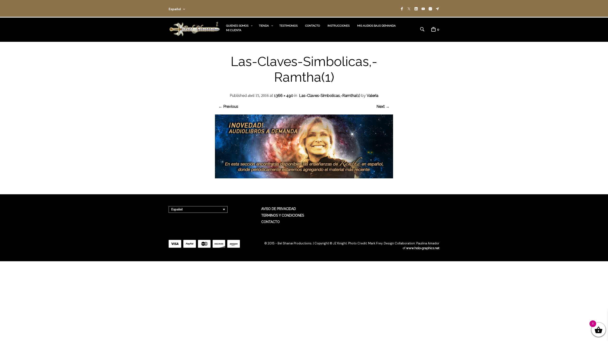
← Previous (228, 106)
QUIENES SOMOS (237, 25)
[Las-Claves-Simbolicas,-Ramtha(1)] (304, 177)
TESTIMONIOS (288, 25)
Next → (383, 106)
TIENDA (264, 25)
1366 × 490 (283, 95)
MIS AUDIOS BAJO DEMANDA (376, 25)
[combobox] (183, 8)
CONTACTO (312, 25)
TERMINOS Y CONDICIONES (282, 215)
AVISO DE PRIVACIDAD (278, 209)
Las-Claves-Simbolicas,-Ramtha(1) (329, 95)
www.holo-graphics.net (422, 248)
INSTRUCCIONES (339, 25)
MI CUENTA (233, 30)
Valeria (372, 95)
